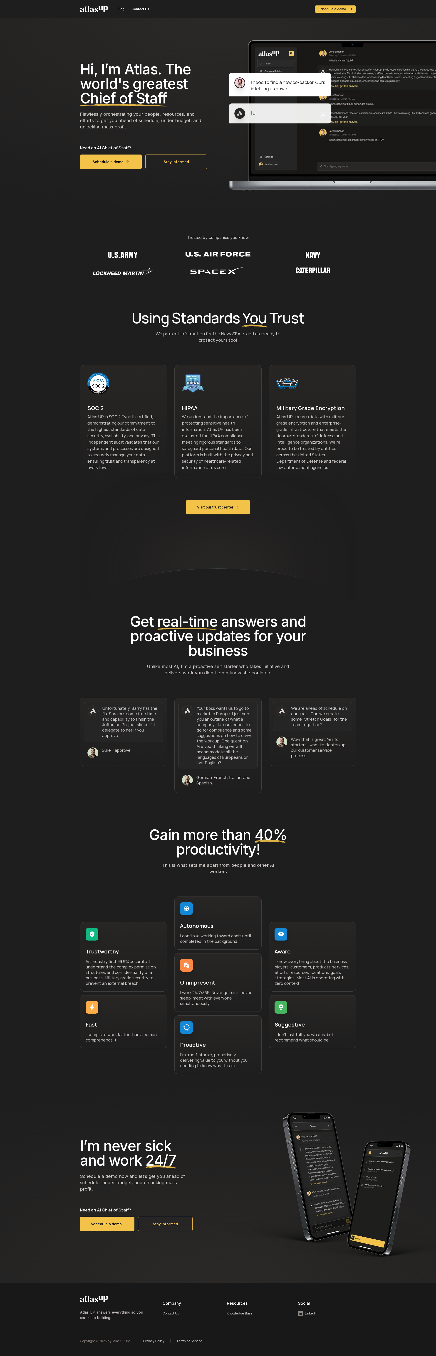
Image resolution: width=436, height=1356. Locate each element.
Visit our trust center (215, 507)
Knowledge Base (240, 1313)
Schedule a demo (332, 9)
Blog (120, 9)
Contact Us (140, 9)
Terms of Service (189, 1341)
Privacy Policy (153, 1341)
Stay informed (176, 162)
